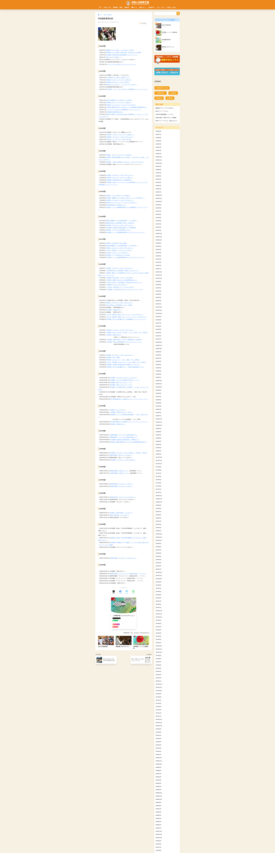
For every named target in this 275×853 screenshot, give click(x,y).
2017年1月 (158, 492)
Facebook (159, 98)
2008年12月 (159, 793)
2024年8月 (158, 208)
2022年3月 (158, 300)
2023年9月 (158, 243)
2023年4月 (158, 259)
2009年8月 (158, 770)
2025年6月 (158, 176)
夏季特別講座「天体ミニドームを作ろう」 (121, 455)
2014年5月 (158, 594)
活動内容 (126, 7)
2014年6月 (158, 591)
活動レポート (142, 7)
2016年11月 (159, 499)
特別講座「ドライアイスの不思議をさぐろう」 (119, 230)
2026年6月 (158, 137)
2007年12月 (159, 831)
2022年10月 (159, 278)
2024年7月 (158, 211)
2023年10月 (159, 240)
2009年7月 (158, 773)
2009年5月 (158, 780)
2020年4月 (158, 368)
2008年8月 (158, 805)
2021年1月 (158, 339)
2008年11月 (159, 796)
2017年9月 (158, 467)
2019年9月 (158, 390)
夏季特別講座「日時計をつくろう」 (120, 470)
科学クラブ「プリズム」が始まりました (167, 120)
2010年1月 (158, 754)
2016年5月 (158, 518)
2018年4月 (158, 444)
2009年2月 (158, 789)
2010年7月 (158, 735)
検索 (178, 13)
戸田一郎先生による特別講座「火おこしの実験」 (119, 305)
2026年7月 (158, 134)
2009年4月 (158, 783)
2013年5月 (158, 633)
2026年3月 (158, 147)
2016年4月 (158, 521)
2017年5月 (158, 479)
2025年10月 (159, 163)
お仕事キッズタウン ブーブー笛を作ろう (117, 252)
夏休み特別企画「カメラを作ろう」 (120, 515)
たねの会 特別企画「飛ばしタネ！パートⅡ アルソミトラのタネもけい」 (126, 317)
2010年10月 (159, 725)
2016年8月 (158, 508)
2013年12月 (159, 610)
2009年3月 (158, 786)
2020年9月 (158, 351)
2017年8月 (158, 470)
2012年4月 (158, 671)
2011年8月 (158, 697)
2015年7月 (158, 550)
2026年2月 (158, 150)
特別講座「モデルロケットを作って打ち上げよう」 (120, 137)
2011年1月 (158, 716)
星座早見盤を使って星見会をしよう (116, 205)
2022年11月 (159, 275)
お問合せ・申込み (171, 7)
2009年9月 (158, 767)
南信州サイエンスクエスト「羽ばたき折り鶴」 (119, 139)
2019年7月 (158, 396)
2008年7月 (158, 809)
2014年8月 (158, 585)
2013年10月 (159, 617)
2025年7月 (158, 173)
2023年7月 (158, 249)
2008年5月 (158, 815)
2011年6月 (158, 703)
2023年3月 (158, 262)
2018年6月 (158, 438)
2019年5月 (158, 403)
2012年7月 (158, 662)
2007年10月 (159, 837)
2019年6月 (158, 399)
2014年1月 (158, 607)
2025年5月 (158, 179)
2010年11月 (159, 722)
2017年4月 (158, 483)
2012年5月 (158, 668)
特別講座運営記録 (144, 633)
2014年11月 (159, 575)
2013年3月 (158, 639)
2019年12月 (159, 380)
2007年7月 (158, 847)
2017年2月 (158, 489)
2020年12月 (159, 342)
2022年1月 (158, 304)
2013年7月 (158, 626)
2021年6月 (158, 326)
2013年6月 (158, 630)
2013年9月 (158, 620)
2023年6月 (158, 252)
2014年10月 (159, 578)
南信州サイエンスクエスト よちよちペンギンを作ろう (121, 105)
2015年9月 (158, 543)
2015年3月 (158, 562)
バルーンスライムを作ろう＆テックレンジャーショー (121, 64)
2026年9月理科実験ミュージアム (164, 114)
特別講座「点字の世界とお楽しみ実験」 (116, 243)
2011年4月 (158, 709)
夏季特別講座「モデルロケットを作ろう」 (121, 484)
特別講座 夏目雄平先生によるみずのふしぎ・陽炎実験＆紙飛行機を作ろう (126, 107)
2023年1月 (158, 268)
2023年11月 (159, 236)
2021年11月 (159, 310)
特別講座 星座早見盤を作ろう (115, 112)
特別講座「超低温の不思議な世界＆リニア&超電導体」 (122, 227)
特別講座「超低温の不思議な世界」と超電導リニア (125, 439)
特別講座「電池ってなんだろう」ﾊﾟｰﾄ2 (121, 382)
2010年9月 (158, 729)
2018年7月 (158, 435)
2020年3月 (158, 371)
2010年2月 (158, 751)
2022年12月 (159, 272)
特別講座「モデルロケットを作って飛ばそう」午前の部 (125, 453)
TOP (100, 7)
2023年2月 (158, 265)
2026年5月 (158, 141)
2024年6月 (158, 214)
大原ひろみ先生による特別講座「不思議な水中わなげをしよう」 (125, 282)
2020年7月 (158, 358)
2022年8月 (158, 284)
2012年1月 (158, 681)
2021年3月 (158, 336)
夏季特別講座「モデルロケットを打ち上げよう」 (123, 558)
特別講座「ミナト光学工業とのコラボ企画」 (118, 255)
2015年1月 (158, 569)
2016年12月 (159, 495)
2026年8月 (158, 131)
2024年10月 (159, 201)
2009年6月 (158, 777)
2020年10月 (159, 348)
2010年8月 (158, 732)
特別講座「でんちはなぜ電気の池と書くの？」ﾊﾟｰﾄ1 (124, 380)
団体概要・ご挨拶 (117, 7)
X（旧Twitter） (160, 93)
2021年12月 (159, 307)
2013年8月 (158, 623)
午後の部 (144, 453)
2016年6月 (158, 515)
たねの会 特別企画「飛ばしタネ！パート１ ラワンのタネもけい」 (125, 314)
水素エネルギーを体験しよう (114, 57)
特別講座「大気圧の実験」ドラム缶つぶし (121, 512)
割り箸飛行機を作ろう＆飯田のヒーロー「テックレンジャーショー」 (130, 399)
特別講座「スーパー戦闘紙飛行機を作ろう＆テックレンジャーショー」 (126, 232)
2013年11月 (159, 614)
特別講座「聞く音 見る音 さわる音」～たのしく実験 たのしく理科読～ (127, 332)
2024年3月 (158, 224)
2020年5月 (158, 364)
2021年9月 (158, 316)
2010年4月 (158, 745)
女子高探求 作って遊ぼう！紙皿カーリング (118, 77)
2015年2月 (158, 566)
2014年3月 (158, 601)
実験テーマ (134, 7)
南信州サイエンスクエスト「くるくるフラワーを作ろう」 (122, 84)
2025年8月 (158, 169)
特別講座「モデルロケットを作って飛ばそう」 (123, 460)
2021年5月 (158, 329)
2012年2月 (158, 678)
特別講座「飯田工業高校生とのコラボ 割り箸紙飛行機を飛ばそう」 (129, 442)
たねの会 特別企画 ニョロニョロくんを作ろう (118, 250)
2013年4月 (158, 636)
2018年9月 (158, 428)
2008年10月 (159, 799)
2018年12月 (159, 419)
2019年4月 (158, 406)
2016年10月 (159, 502)
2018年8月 (158, 431)
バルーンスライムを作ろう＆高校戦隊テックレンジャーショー (123, 109)
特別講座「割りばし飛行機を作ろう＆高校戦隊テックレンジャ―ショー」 (127, 319)
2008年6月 (158, 812)
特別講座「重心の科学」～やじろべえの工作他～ (120, 277)
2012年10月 (159, 652)
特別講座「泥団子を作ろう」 (114, 335)
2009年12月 (159, 757)
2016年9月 (158, 505)
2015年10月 (159, 540)
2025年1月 (158, 192)
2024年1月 (158, 230)
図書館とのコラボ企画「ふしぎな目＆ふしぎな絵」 (120, 50)
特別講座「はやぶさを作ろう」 (118, 410)
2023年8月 (158, 246)
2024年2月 (158, 227)
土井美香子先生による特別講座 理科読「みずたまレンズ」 (123, 270)
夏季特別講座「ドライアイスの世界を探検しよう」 (124, 435)
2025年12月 (159, 157)
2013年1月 (158, 642)
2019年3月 (158, 409)
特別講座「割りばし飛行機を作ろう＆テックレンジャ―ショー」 (124, 342)
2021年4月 (158, 332)
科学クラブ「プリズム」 (162, 111)
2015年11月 (159, 537)
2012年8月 (158, 658)
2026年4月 (158, 144)
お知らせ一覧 (107, 7)
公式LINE (170, 98)
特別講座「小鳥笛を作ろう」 (115, 310)
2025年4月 (158, 182)
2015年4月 (158, 559)
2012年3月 (158, 674)
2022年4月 (158, 297)
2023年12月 (159, 233)
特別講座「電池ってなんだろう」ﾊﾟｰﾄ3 (121, 385)
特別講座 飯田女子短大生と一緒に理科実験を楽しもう (122, 280)
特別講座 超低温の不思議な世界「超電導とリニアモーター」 (124, 364)
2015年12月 (159, 534)
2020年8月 (158, 355)
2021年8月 (158, 320)
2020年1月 (158, 377)
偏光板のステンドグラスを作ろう (165, 108)
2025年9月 (158, 166)
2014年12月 (159, 572)
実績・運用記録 (135, 633)
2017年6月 (158, 476)
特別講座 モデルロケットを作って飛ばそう (118, 82)
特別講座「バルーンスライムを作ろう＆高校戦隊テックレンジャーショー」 (127, 89)
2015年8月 (158, 546)
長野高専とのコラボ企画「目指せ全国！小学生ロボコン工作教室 (123, 52)
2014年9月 (158, 582)
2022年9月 (158, 281)
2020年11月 (159, 345)
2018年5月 (158, 441)
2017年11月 (159, 460)
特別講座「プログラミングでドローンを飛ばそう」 (120, 134)
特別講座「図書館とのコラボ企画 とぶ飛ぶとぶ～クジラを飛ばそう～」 (125, 198)
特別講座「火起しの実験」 (113, 357)
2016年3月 (158, 524)
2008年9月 (158, 802)
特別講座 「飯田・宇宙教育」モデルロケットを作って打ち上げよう (125, 162)
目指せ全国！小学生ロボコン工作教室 (166, 117)
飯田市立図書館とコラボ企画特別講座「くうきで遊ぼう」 (122, 220)
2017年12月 (159, 457)
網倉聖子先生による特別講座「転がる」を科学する (120, 223)
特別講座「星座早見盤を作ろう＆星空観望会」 (119, 180)
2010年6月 (158, 738)
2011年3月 (158, 713)
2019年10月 (159, 387)
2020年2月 (158, 374)
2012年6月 (158, 665)
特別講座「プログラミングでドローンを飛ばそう (119, 177)
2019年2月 (158, 412)
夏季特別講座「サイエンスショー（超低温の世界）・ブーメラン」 (128, 573)
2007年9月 (158, 841)
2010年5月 (158, 741)
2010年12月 (159, 719)
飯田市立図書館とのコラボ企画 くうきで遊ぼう (119, 100)
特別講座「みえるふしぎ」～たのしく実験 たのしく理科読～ (123, 360)
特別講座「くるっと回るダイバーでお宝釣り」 (118, 195)
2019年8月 (158, 393)
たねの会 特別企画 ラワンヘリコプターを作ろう (120, 287)
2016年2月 (158, 527)
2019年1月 (158, 415)
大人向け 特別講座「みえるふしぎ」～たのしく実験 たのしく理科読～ (126, 362)
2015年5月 (158, 556)
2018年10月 (159, 425)
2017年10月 (159, 463)
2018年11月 (159, 422)
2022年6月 (158, 291)
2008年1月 (158, 828)
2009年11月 (159, 761)
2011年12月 (159, 684)
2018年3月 (158, 447)
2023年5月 (158, 256)
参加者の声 (151, 7)
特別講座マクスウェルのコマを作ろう (116, 285)
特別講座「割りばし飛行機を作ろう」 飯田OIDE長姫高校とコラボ (125, 367)
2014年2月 (158, 604)
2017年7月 (158, 473)
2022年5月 (158, 294)
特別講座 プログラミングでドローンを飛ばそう (119, 80)
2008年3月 (158, 821)
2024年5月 (158, 217)
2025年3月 (158, 185)
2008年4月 (158, 818)
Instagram (173, 93)
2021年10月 (159, 313)
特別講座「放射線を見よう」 (118, 424)
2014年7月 (158, 588)
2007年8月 (158, 844)
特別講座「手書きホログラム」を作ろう (122, 412)
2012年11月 (159, 649)
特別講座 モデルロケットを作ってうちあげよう (123, 377)
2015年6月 (158, 553)
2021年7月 (158, 323)
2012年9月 (158, 655)
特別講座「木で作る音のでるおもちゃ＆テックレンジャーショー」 (125, 289)
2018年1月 (158, 454)
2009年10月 (159, 764)
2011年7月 (158, 700)
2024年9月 (158, 204)
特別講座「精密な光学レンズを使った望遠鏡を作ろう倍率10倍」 (125, 339)
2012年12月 (159, 646)
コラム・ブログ (160, 7)
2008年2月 (158, 825)
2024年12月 (159, 195)
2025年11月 (159, 160)
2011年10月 (159, 690)
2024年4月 (158, 220)
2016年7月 (158, 511)
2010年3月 (158, 748)
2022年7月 (158, 288)
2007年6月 (158, 850)
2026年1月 (158, 153)
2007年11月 (159, 834)
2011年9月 (158, 693)
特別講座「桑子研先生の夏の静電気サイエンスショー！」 (122, 55)
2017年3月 (158, 486)
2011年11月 (159, 687)
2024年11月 (159, 198)
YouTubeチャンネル (162, 88)
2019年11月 (159, 383)
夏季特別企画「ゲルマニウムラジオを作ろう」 (123, 497)
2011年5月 (158, 706)
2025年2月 (158, 188)
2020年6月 (158, 361)
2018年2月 (158, 451)
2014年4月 (158, 598)
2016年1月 (158, 530)
